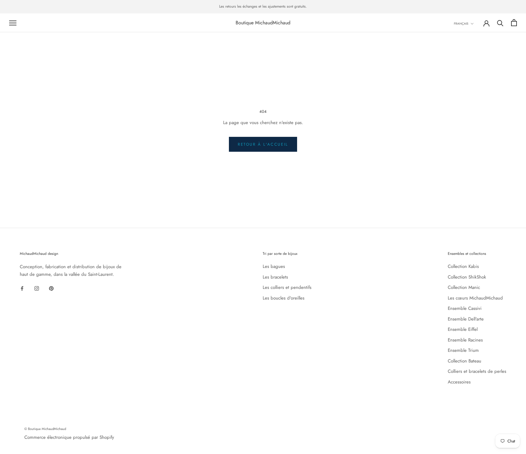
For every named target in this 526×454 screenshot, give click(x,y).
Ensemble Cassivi (465, 308)
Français (461, 23)
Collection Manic (464, 287)
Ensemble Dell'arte (466, 319)
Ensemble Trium (463, 350)
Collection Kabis (463, 266)
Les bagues (274, 266)
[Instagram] (36, 288)
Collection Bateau (464, 361)
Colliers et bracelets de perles (477, 371)
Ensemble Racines (465, 340)
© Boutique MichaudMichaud (45, 428)
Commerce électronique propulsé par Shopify (69, 437)
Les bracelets (275, 277)
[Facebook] (22, 288)
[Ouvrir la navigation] (12, 22)
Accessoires (459, 382)
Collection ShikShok (467, 277)
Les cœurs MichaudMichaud (475, 298)
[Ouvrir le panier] (514, 22)
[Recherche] (500, 22)
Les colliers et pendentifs (287, 287)
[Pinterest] (51, 288)
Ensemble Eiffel (463, 329)
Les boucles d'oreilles (283, 298)
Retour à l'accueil (263, 144)
